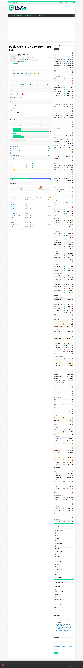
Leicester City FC (14, 148)
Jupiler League (59, 559)
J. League (58, 556)
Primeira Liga (59, 543)
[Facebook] (59, 2)
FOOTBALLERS (36, 15)
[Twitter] (60, 2)
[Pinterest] (61, 2)
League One (58, 561)
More (42, 15)
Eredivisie (58, 540)
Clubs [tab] (22, 194)
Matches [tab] (36, 194)
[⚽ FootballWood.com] (17, 7)
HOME (12, 15)
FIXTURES (16, 15)
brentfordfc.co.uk (18, 115)
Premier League (35, 59)
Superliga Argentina (60, 577)
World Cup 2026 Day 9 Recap (61, 619)
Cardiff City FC (14, 152)
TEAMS (30, 15)
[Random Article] (74, 15)
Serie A (57, 535)
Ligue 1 (57, 538)
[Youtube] (63, 2)
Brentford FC (21, 61)
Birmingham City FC (15, 155)
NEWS (21, 15)
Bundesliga (13, 206)
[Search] (74, 2)
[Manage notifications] (3, 665)
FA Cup (12, 201)
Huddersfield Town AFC (15, 150)
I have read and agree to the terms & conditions (64, 646)
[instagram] (65, 2)
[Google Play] (66, 2)
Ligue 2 (57, 564)
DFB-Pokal (13, 210)
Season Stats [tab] (14, 194)
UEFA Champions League (15, 208)
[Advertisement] (41, 31)
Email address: (57, 641)
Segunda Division (59, 572)
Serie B (57, 546)
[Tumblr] (64, 2)
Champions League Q (60, 548)
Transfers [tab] (29, 194)
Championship (13, 204)
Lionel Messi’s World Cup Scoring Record (63, 621)
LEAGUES (25, 15)
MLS (57, 566)
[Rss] (58, 2)
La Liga (57, 533)
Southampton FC (14, 146)
